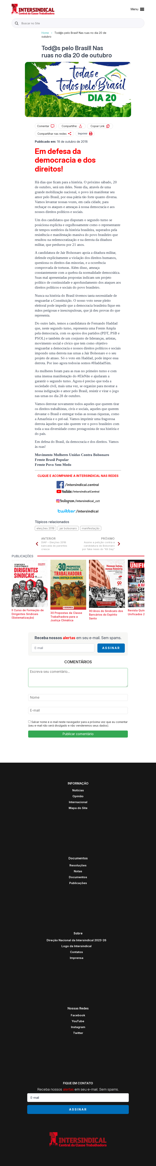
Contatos (76, 952)
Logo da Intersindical (76, 946)
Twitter (78, 1033)
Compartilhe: (69, 126)
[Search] (16, 23)
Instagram (78, 1027)
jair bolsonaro (68, 528)
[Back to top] (146, 1156)
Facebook (78, 1015)
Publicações (78, 883)
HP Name (12, 31)
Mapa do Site (78, 808)
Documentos (78, 877)
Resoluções (78, 865)
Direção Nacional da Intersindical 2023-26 (76, 940)
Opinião (78, 796)
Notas (78, 871)
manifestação (90, 528)
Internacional (78, 802)
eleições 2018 (45, 528)
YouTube (78, 1021)
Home (45, 32)
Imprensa (76, 958)
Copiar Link (98, 126)
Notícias (78, 790)
